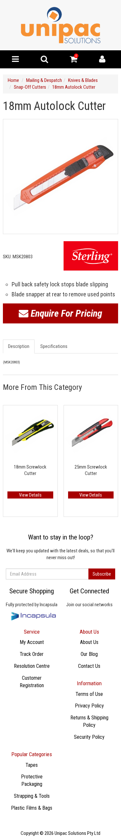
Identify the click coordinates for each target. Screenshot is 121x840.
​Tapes (31, 765)
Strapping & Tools (32, 796)
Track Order (32, 654)
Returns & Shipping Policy (89, 721)
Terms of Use (89, 694)
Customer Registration (32, 681)
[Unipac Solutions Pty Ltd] (60, 25)
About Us (89, 642)
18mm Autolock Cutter (73, 87)
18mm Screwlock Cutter (30, 470)
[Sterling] (91, 256)
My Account (32, 642)
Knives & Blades (83, 80)
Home (13, 80)
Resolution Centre (32, 666)
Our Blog (89, 654)
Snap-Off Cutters (30, 87)
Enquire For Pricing (65, 313)
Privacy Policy (89, 706)
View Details (30, 495)
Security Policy (89, 737)
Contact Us (89, 666)
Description (18, 346)
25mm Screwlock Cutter (91, 470)
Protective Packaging (32, 780)
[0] (73, 60)
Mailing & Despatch (44, 80)
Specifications (53, 346)
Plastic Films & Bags (31, 808)
